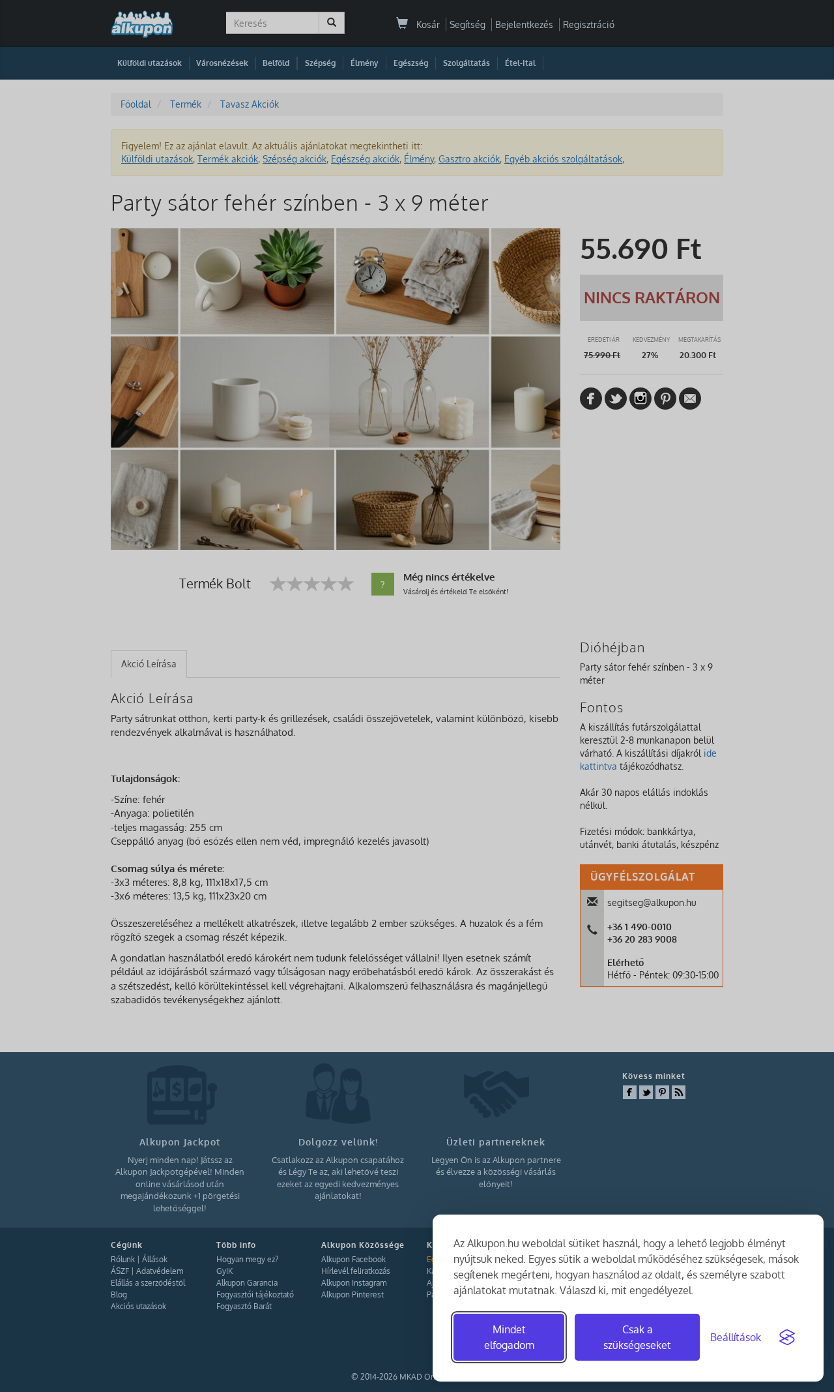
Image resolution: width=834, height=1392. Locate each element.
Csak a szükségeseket (637, 1337)
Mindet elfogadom (509, 1337)
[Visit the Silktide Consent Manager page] (787, 1337)
